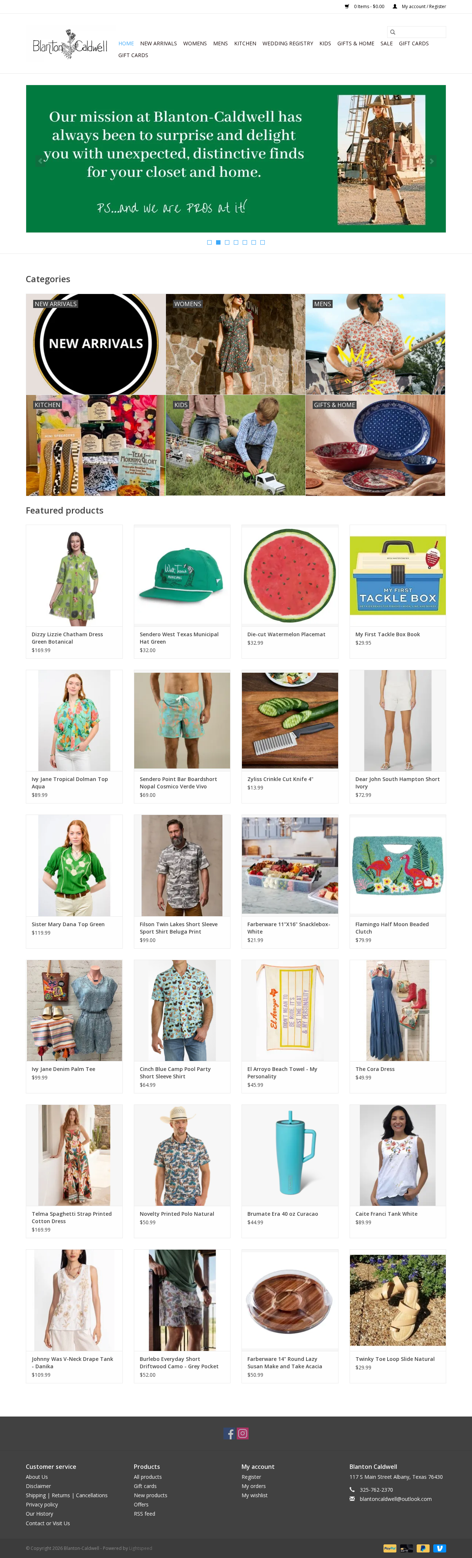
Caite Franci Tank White (386, 1213)
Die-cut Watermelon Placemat (286, 634)
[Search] (392, 32)
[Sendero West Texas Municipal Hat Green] (182, 575)
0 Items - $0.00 (369, 6)
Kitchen (245, 43)
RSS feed (144, 1513)
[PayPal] (389, 1548)
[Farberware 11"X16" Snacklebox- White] (290, 865)
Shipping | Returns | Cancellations (67, 1495)
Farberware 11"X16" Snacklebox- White (288, 928)
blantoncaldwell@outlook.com (396, 1498)
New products (150, 1495)
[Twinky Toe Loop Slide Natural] (398, 1300)
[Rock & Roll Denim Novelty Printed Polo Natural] (182, 1155)
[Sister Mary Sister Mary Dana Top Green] (74, 865)
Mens (220, 43)
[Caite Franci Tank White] (398, 1155)
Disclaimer (38, 1485)
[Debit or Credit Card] (406, 1548)
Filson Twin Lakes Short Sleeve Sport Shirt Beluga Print (179, 928)
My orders (254, 1485)
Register (251, 1476)
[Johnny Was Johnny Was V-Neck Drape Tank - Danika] (74, 1300)
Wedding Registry (288, 43)
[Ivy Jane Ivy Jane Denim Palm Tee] (74, 1010)
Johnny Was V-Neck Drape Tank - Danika (72, 1362)
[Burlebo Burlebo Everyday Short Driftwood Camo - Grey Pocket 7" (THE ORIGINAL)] (182, 1300)
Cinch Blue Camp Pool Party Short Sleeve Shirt (175, 1072)
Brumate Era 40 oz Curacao (282, 1213)
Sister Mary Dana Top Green (68, 924)
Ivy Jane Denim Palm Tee (63, 1068)
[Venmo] (438, 1548)
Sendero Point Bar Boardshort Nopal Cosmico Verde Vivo (178, 783)
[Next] (432, 161)
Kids (325, 43)
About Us (37, 1476)
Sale (387, 43)
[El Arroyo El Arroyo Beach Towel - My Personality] (290, 1010)
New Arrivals (158, 43)
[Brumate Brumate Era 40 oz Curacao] (290, 1155)
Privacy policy (42, 1504)
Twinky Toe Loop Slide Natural (395, 1358)
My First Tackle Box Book (387, 634)
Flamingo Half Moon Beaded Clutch (392, 928)
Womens (195, 43)
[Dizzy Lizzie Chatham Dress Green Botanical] (74, 575)
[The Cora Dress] (398, 1010)
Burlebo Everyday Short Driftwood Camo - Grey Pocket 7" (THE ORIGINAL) (179, 1362)
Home (126, 43)
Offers (141, 1504)
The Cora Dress (375, 1068)
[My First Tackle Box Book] (398, 575)
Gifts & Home (355, 43)
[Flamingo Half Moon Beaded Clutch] (398, 865)
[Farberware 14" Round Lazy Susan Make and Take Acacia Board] (290, 1300)
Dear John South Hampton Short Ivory (397, 783)
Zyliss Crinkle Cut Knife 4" (280, 779)
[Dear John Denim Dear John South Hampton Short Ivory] (398, 720)
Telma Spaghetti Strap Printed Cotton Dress (72, 1217)
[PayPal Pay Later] (422, 1548)
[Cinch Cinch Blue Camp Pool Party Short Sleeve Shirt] (182, 1010)
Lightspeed (140, 1548)
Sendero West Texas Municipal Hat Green (179, 638)
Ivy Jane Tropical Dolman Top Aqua (70, 783)
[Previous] (40, 161)
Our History (39, 1513)
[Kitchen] (236, 158)
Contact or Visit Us (48, 1523)
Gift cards (414, 43)
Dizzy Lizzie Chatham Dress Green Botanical (67, 638)
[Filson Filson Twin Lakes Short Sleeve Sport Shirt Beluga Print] (182, 865)
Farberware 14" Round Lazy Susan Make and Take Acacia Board (284, 1362)
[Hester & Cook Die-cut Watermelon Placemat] (290, 575)
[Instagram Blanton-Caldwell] (243, 1433)
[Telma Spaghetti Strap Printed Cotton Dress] (74, 1155)
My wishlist (255, 1495)
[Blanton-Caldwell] (71, 43)
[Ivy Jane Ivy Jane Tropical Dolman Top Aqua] (74, 720)
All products (148, 1476)
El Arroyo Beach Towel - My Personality (282, 1072)
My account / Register (423, 6)
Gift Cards (133, 55)
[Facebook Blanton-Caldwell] (229, 1433)
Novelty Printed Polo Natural (177, 1213)
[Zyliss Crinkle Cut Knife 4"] (290, 720)
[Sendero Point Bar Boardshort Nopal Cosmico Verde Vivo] (182, 720)
